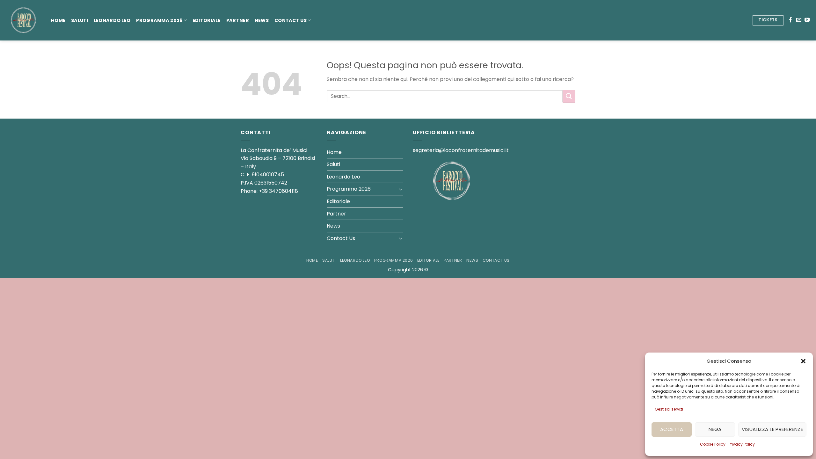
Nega (715, 429)
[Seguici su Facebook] (790, 20)
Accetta (671, 429)
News (262, 20)
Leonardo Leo (112, 20)
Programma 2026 (159, 20)
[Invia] (569, 96)
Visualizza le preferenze (772, 429)
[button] (803, 361)
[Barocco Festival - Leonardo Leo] (23, 20)
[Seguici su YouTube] (807, 20)
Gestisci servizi (669, 409)
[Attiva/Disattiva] (400, 189)
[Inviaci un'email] (798, 20)
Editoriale (207, 20)
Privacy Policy (742, 444)
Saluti (79, 20)
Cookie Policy (712, 444)
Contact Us (290, 20)
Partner (237, 20)
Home (58, 20)
